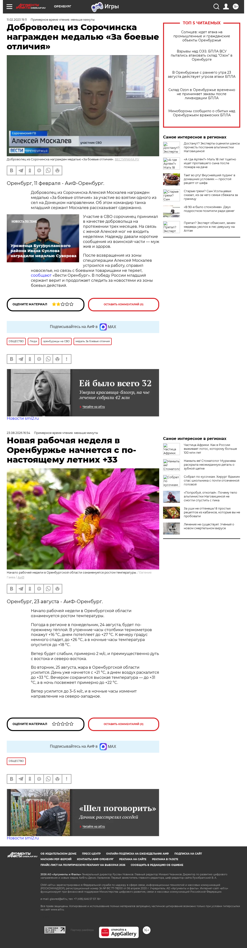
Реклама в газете (165, 859)
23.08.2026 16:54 (18, 433)
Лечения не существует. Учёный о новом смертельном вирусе (209, 526)
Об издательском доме (58, 853)
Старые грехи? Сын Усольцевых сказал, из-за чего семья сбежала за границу (211, 195)
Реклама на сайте (132, 859)
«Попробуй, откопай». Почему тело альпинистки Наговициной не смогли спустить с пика (210, 496)
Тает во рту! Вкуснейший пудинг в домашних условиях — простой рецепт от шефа (209, 179)
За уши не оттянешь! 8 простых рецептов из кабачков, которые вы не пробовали (212, 512)
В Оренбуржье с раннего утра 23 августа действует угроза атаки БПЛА (201, 75)
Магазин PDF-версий (56, 859)
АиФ (21, 577)
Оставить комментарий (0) (124, 304)
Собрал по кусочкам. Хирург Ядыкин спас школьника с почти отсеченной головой (212, 480)
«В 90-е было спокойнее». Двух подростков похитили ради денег (209, 209)
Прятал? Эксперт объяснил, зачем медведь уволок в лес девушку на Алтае (209, 226)
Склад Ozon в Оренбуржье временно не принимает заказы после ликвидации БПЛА (201, 94)
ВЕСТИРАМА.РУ (127, 159)
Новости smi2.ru (23, 418)
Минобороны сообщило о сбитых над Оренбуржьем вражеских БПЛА (201, 113)
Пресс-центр (91, 853)
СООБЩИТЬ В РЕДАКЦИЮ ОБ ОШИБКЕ (157, 865)
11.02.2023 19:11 (17, 19)
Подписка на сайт (188, 853)
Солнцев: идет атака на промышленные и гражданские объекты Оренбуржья (201, 36)
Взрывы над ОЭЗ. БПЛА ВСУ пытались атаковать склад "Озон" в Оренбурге (202, 55)
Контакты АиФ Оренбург (95, 859)
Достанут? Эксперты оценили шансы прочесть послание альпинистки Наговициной (212, 147)
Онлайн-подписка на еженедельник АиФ (137, 853)
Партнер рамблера (82, 929)
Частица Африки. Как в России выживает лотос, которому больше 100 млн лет (210, 448)
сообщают (42, 275)
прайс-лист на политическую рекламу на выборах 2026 (83, 865)
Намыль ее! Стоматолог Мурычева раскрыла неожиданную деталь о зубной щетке (210, 464)
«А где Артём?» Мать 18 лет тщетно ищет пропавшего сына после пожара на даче (210, 163)
